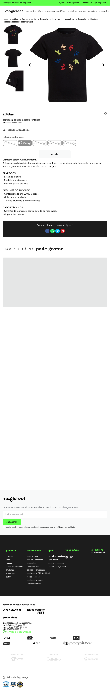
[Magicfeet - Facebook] (66, 557)
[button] (10, 149)
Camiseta (47, 2)
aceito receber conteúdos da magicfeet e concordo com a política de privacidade (40, 527)
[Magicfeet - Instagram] (71, 557)
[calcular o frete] (95, 167)
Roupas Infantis (19, 2)
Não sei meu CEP (98, 159)
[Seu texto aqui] (91, 660)
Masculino (34, 2)
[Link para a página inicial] (6, 2)
